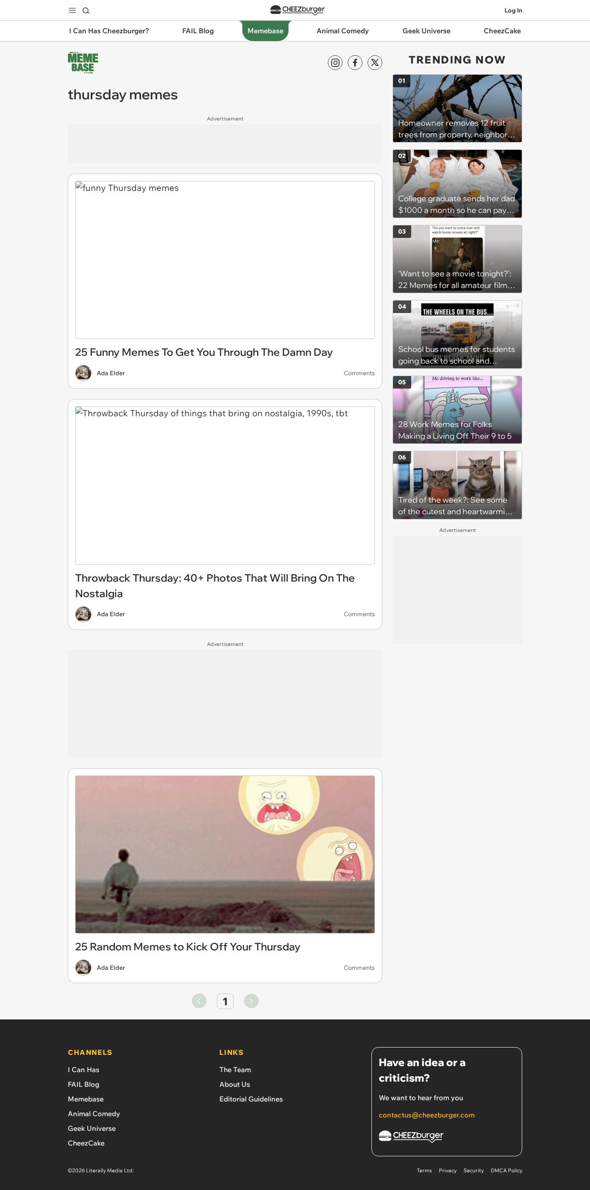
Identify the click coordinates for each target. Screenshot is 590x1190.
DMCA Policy (506, 1170)
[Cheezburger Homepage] (298, 10)
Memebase (86, 1099)
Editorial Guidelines (251, 1099)
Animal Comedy (94, 1113)
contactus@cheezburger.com (427, 1115)
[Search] (86, 10)
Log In (513, 10)
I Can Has (83, 1069)
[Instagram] (335, 62)
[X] (375, 62)
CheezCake (86, 1143)
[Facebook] (355, 62)
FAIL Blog (83, 1084)
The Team (235, 1069)
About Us (234, 1084)
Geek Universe (92, 1128)
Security (473, 1170)
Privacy (448, 1170)
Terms (424, 1170)
